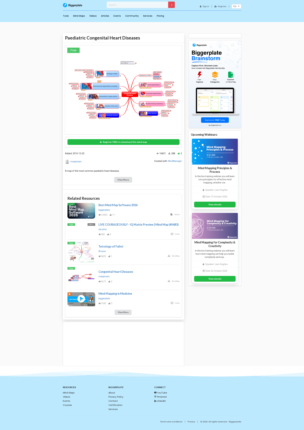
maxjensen (76, 161)
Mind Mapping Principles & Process (215, 169)
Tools (66, 15)
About (111, 392)
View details (215, 204)
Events (117, 15)
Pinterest (162, 396)
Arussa (102, 251)
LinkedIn (161, 401)
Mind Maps (79, 15)
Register (222, 6)
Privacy (191, 421)
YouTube (162, 392)
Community (132, 15)
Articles (105, 15)
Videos (93, 15)
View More (123, 179)
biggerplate (104, 210)
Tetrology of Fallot (110, 246)
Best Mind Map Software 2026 (118, 205)
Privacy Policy (115, 396)
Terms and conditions (171, 421)
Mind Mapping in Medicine (115, 293)
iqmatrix (102, 229)
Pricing (160, 15)
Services (147, 15)
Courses (67, 405)
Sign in (206, 6)
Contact (113, 401)
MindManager (175, 161)
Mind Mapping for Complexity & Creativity (214, 244)
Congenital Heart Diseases (115, 271)
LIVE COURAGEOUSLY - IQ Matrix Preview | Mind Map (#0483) (138, 224)
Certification (115, 405)
